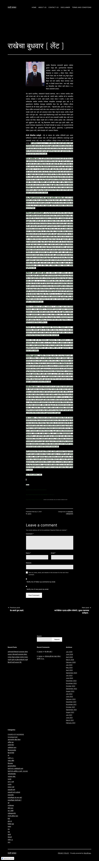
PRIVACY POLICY (63, 853)
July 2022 (69, 694)
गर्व (8, 755)
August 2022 (70, 691)
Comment (30, 534)
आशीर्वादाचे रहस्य (12, 747)
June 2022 (69, 696)
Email (53, 553)
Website (28, 563)
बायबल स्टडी (11, 787)
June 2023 (69, 678)
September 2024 (71, 673)
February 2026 (71, 662)
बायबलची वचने (11, 790)
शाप (9, 829)
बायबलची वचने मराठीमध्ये (14, 792)
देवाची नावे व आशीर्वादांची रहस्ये (15, 768)
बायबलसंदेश (70, 511)
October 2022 (70, 686)
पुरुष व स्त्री (11, 782)
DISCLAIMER (65, 7)
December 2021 (71, 702)
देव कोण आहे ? (48, 651)
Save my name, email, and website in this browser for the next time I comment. (49, 573)
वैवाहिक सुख (11, 824)
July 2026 (69, 652)
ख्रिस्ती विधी (11, 753)
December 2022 (71, 681)
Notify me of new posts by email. (38, 589)
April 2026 (69, 657)
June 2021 (69, 717)
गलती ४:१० (11, 758)
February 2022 (71, 699)
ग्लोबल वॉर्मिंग (11, 760)
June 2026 (69, 654)
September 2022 (71, 688)
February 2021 (70, 723)
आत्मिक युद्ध (10, 742)
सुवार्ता (9, 834)
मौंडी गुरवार (10, 808)
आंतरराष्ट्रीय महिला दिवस (14, 739)
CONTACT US (53, 7)
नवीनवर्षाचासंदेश (12, 774)
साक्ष (9, 832)
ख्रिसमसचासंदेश (12, 750)
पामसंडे (9, 779)
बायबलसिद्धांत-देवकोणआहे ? (15, 800)
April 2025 (69, 670)
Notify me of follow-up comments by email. (41, 582)
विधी (9, 818)
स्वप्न (9, 842)
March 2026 (70, 660)
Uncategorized (12, 737)
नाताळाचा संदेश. (12, 776)
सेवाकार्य (10, 837)
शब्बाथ (9, 826)
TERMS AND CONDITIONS (81, 7)
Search (39, 636)
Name (28, 553)
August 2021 (70, 712)
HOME (34, 7)
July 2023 (69, 675)
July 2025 (69, 665)
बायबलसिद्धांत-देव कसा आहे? (15, 797)
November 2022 (71, 683)
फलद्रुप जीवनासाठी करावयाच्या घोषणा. (17, 654)
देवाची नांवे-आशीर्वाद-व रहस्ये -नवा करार (18, 771)
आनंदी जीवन (11, 745)
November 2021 (71, 704)
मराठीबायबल (11, 805)
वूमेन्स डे (10, 821)
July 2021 (69, 715)
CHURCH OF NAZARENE (16, 734)
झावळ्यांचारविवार (12, 766)
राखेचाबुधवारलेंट (69, 513)
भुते (8, 803)
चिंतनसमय (10, 763)
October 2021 (70, 707)
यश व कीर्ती (10, 811)
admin (29, 513)
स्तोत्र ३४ (10, 840)
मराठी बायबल (12, 7)
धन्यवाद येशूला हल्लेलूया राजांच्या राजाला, (18, 657)
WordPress (87, 853)
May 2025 (69, 667)
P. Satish (39, 651)
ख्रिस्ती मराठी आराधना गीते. (15, 662)
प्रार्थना (9, 784)
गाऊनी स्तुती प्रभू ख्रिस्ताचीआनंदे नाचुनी (18, 660)
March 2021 (70, 720)
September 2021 (71, 709)
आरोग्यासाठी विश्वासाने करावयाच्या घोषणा (18, 652)
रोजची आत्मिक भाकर (13, 816)
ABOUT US (42, 7)
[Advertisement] (49, 28)
